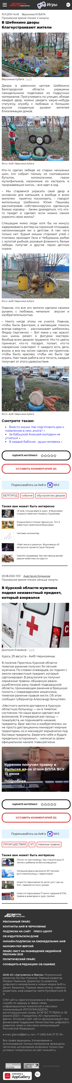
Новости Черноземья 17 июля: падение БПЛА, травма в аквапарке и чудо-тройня (42, 894)
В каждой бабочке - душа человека (34, 441)
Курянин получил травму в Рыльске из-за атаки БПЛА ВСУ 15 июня (34, 769)
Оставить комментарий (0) (36, 468)
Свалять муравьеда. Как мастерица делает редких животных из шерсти (40, 557)
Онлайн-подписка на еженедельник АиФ (34, 941)
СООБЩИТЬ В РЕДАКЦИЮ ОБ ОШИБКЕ (29, 964)
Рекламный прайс (16, 921)
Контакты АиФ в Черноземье (24, 926)
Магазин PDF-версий (18, 946)
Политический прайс (19, 959)
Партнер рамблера (51, 1066)
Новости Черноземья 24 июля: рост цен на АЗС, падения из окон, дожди (40, 883)
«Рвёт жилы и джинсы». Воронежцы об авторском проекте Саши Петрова (38, 546)
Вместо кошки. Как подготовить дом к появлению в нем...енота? (34, 428)
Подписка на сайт (17, 931)
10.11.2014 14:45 (10, 14)
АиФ (29, 79)
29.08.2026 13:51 (11, 576)
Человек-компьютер (28, 533)
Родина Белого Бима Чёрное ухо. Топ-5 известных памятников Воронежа (38, 523)
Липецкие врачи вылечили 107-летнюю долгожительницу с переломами (38, 872)
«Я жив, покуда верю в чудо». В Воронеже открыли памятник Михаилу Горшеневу (39, 512)
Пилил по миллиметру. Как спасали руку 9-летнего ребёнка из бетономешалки (40, 861)
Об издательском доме (20, 936)
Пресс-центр (43, 931)
